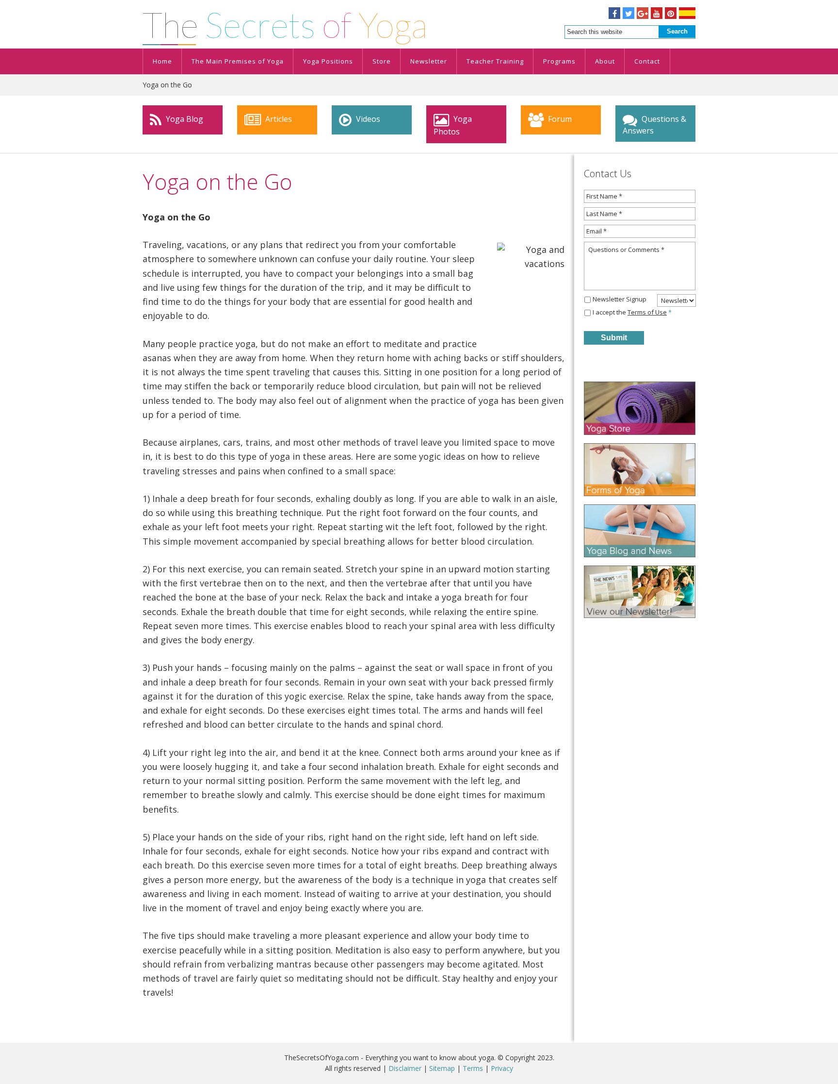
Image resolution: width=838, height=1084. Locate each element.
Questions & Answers (654, 125)
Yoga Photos (453, 125)
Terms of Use (647, 312)
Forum (559, 119)
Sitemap (442, 1068)
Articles (277, 119)
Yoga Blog (183, 119)
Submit (614, 338)
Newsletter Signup (619, 299)
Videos (367, 119)
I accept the (632, 312)
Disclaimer (404, 1068)
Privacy (502, 1068)
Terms (473, 1068)
